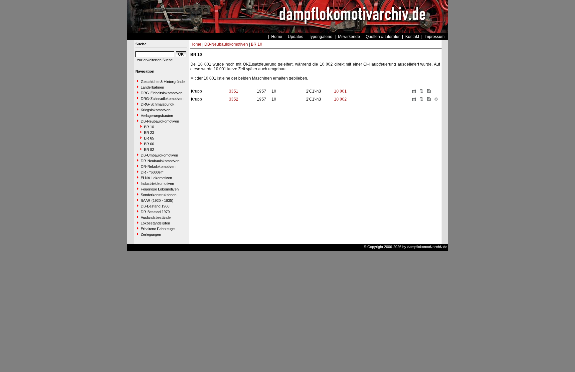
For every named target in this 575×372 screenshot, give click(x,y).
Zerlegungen (151, 234)
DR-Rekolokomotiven (158, 167)
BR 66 (149, 144)
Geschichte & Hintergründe (163, 82)
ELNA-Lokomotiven (156, 178)
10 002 (340, 99)
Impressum (435, 36)
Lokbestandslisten (155, 223)
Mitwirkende (349, 36)
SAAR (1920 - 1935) (157, 200)
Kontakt (412, 36)
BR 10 (149, 127)
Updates (295, 36)
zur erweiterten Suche (155, 60)
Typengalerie (320, 36)
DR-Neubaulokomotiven (160, 161)
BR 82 (149, 150)
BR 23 (149, 133)
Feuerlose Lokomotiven (160, 189)
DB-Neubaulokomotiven (160, 121)
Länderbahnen (152, 87)
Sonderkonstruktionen (158, 195)
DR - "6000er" (152, 172)
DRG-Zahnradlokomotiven (162, 99)
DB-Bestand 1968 (155, 206)
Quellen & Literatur (383, 36)
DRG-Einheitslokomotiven (161, 93)
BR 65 (149, 138)
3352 (233, 99)
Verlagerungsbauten (157, 116)
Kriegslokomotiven (155, 110)
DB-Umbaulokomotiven (159, 155)
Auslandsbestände (156, 217)
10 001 (340, 91)
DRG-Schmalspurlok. (158, 104)
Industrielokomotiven (157, 184)
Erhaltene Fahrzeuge (158, 229)
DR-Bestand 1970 (155, 212)
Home (276, 36)
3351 (233, 91)
